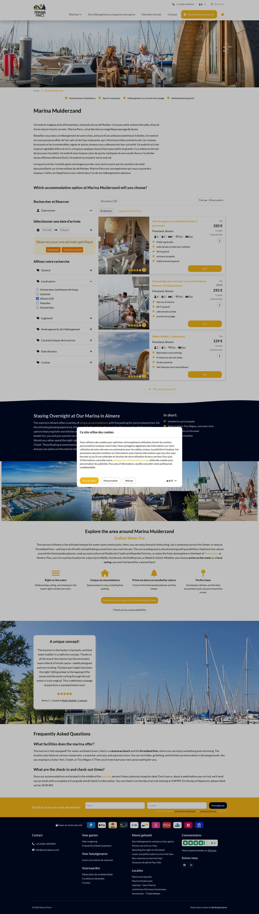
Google (145, 460)
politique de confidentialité (126, 460)
